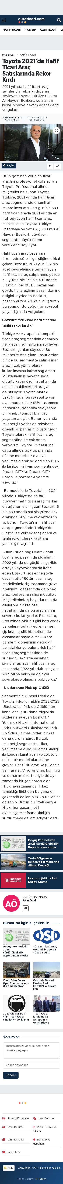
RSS (10, 1168)
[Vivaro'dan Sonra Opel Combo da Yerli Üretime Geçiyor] (16, 969)
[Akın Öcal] (11, 902)
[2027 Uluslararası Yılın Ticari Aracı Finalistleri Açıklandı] (16, 1003)
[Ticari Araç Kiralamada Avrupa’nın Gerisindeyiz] (46, 1003)
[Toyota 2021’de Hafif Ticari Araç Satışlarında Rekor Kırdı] (31, 142)
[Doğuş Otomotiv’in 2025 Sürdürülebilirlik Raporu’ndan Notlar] (16, 936)
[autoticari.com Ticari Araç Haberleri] (31, 20)
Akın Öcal (29, 900)
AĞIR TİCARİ (48, 29)
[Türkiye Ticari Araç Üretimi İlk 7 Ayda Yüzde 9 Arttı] (46, 936)
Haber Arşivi (14, 1152)
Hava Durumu (46, 1118)
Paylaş (11, 165)
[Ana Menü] (4, 20)
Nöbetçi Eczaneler (18, 1118)
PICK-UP (30, 29)
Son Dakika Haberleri (42, 1141)
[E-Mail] (26, 908)
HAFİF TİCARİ (12, 29)
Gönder (10, 1075)
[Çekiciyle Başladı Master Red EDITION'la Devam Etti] (46, 969)
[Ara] (59, 20)
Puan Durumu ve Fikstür (45, 1129)
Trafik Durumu (14, 1127)
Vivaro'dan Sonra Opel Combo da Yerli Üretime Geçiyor (16, 983)
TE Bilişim (40, 1179)
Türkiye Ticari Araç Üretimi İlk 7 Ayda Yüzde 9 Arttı (45, 950)
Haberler (8, 55)
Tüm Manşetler (15, 1139)
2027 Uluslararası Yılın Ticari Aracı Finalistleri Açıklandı (16, 1017)
